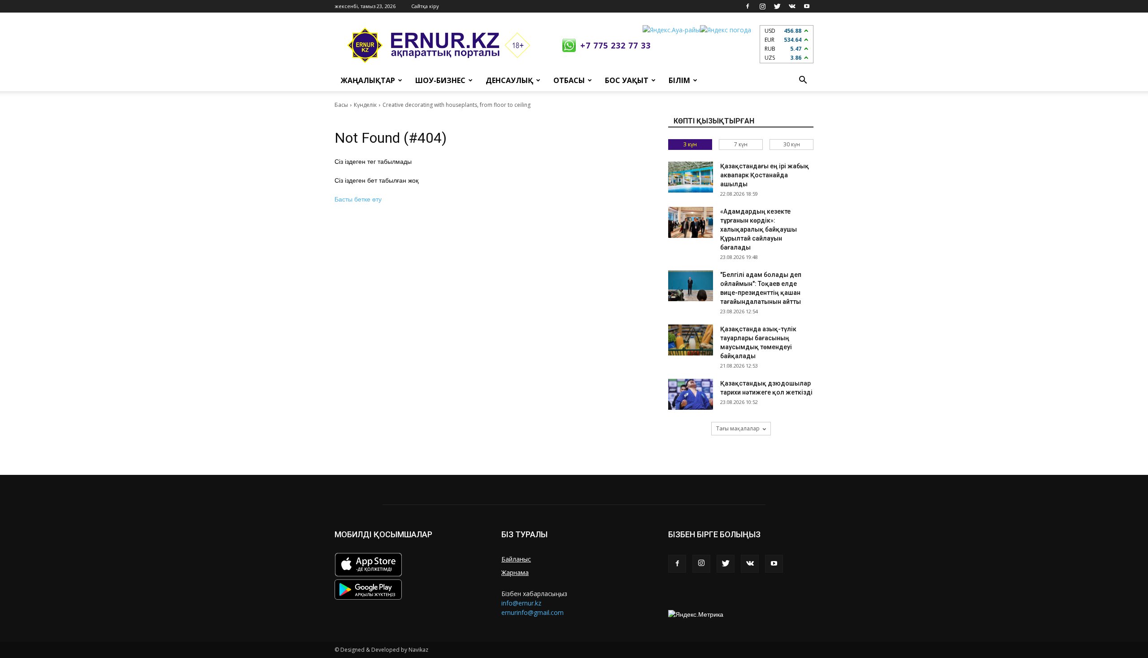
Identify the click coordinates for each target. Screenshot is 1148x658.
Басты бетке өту (358, 199)
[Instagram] (762, 6)
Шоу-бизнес (440, 80)
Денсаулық (509, 80)
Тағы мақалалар (738, 428)
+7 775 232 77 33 (615, 45)
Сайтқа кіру (425, 6)
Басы (341, 105)
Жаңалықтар (368, 80)
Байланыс (516, 559)
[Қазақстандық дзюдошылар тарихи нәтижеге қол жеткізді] (690, 394)
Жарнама (515, 572)
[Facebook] (747, 6)
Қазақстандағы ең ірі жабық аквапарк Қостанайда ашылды (764, 175)
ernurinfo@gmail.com (532, 612)
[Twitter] (777, 6)
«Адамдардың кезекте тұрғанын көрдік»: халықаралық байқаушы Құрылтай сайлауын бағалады (758, 229)
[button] (802, 80)
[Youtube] (806, 6)
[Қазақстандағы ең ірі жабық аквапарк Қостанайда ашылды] (690, 177)
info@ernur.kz (521, 603)
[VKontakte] (792, 6)
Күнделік (365, 105)
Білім (679, 80)
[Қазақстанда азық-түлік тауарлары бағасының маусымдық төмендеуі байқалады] (690, 340)
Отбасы (569, 80)
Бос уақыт (626, 80)
